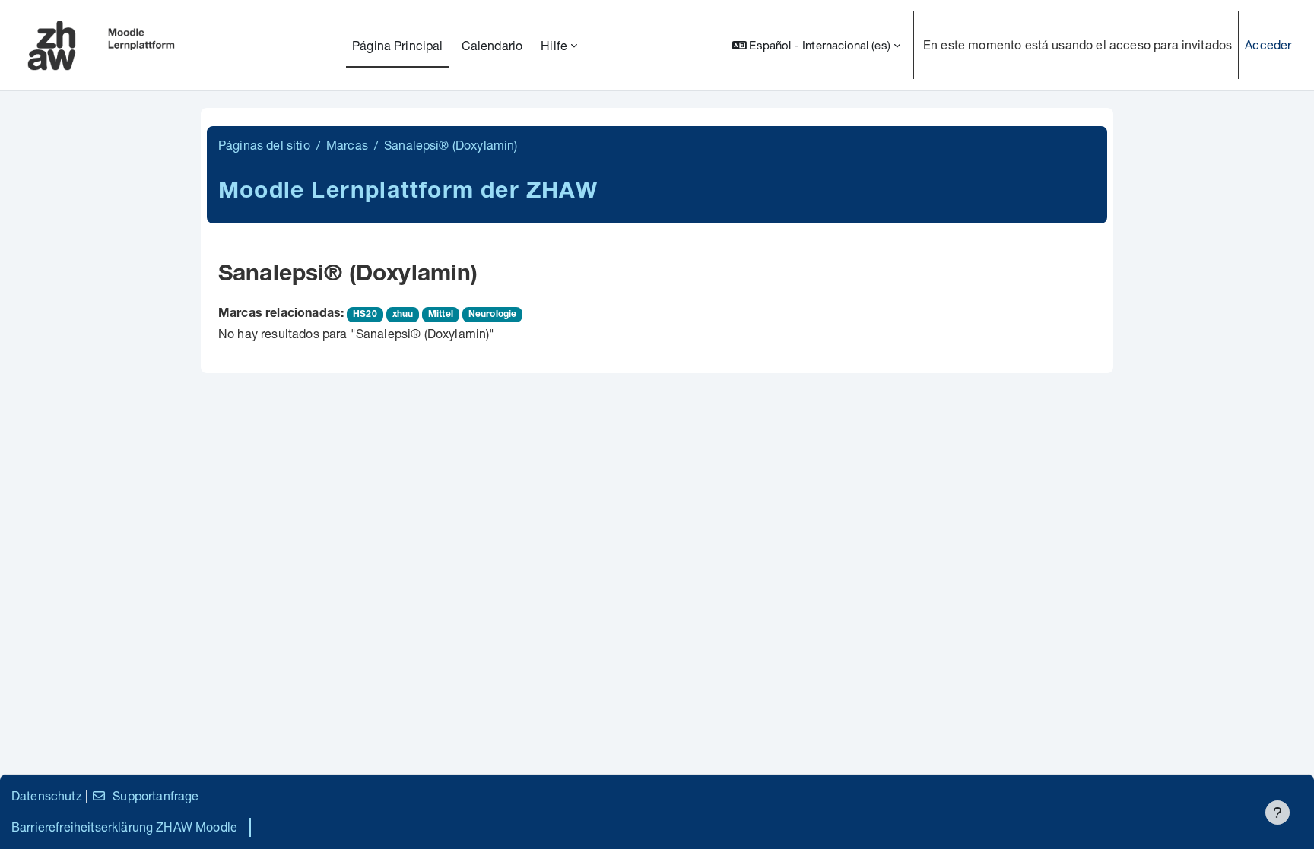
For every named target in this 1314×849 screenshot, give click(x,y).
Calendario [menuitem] (492, 45)
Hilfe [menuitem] (554, 45)
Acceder (1268, 44)
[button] (816, 45)
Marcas (347, 145)
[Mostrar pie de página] (1277, 812)
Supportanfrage (155, 795)
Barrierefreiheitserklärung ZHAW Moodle (124, 826)
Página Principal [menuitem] (397, 45)
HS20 (365, 314)
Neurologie (492, 314)
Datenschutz (46, 795)
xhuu (403, 314)
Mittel (440, 314)
